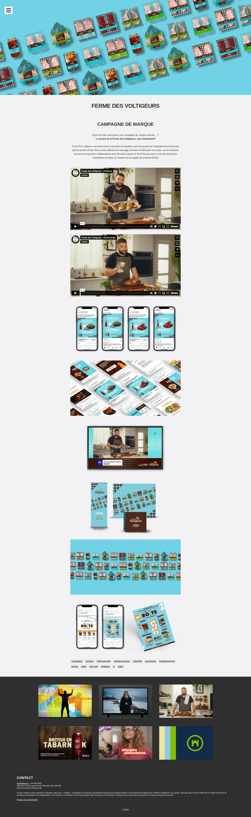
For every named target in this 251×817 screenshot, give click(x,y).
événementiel (104, 661)
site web (93, 666)
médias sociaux (122, 661)
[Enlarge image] (176, 304)
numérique (150, 661)
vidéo (120, 666)
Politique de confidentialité (27, 800)
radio (83, 666)
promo (74, 666)
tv (114, 666)
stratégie (105, 666)
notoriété (137, 661)
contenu (89, 661)
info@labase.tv (22, 783)
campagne (76, 661)
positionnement (167, 661)
